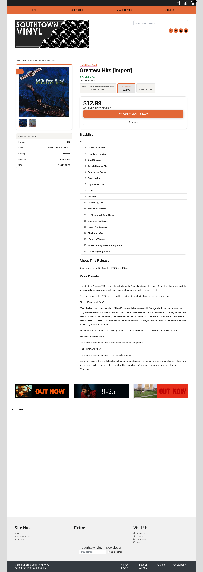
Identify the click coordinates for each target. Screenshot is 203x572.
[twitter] (175, 30)
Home (18, 60)
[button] (79, 10)
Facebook (140, 533)
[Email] (185, 30)
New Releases (124, 10)
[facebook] (170, 30)
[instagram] (180, 30)
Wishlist (134, 122)
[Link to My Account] (186, 3)
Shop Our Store (23, 536)
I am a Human (116, 552)
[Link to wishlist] (178, 3)
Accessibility (179, 565)
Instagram (140, 539)
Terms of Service (142, 566)
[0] (193, 3)
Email (138, 542)
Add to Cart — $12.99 (135, 113)
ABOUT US (169, 10)
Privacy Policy (124, 566)
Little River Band (30, 60)
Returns (161, 565)
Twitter (139, 536)
